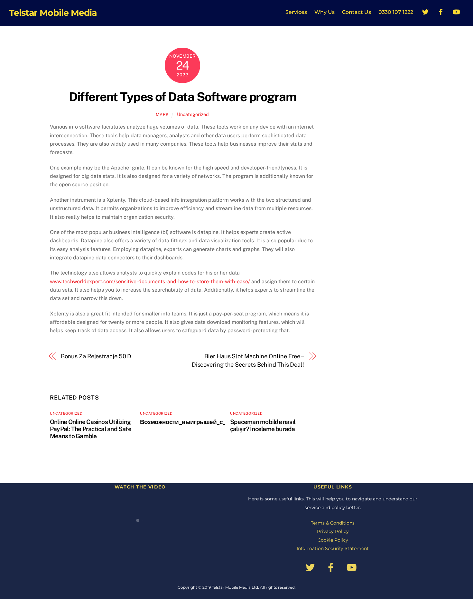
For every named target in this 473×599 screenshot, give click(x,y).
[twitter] (425, 11)
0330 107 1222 (395, 12)
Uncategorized (193, 114)
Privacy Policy (333, 531)
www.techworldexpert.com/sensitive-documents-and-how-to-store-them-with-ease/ (150, 281)
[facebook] (440, 11)
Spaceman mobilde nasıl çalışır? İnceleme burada (262, 425)
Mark (162, 114)
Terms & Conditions (333, 523)
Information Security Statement (333, 548)
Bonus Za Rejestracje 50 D (96, 356)
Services (296, 12)
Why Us (324, 12)
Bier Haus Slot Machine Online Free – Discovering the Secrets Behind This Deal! (248, 360)
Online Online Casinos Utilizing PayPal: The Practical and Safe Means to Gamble (90, 429)
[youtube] (456, 11)
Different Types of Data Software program (182, 97)
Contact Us (356, 12)
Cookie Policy (333, 540)
